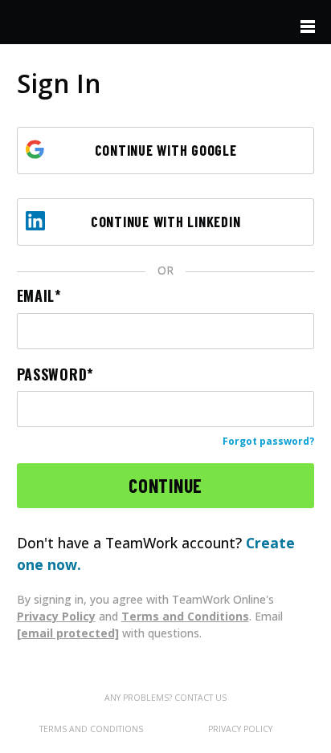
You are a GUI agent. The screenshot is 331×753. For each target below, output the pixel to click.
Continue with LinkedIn (166, 221)
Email (36, 296)
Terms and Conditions (185, 616)
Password (52, 374)
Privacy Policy (56, 616)
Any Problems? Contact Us (165, 697)
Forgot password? (268, 441)
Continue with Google (166, 150)
